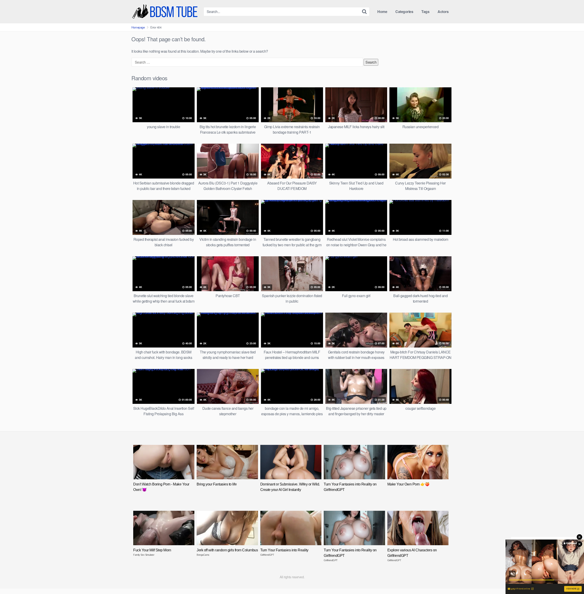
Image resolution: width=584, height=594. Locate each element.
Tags (425, 11)
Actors (443, 11)
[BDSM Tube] (165, 11)
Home (382, 11)
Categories (404, 11)
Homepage (138, 27)
